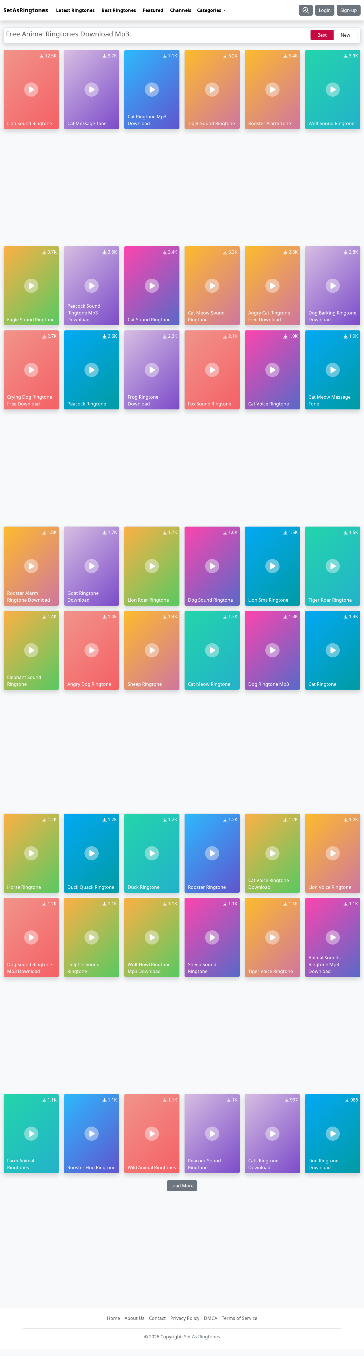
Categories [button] (209, 10)
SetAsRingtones (25, 10)
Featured (153, 10)
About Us (134, 1318)
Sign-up (348, 10)
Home (113, 1318)
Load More (182, 1186)
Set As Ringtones (202, 1337)
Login (325, 10)
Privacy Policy (184, 1318)
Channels (180, 10)
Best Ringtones (119, 10)
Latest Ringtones (75, 10)
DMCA (210, 1318)
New (345, 35)
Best (322, 35)
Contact (157, 1318)
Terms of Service (239, 1318)
